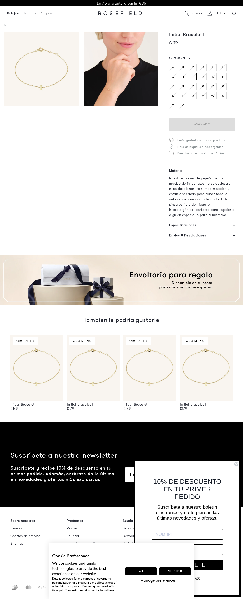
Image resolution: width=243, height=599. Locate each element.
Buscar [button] (197, 13)
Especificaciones (202, 225)
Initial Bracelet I (23, 404)
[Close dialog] (236, 464)
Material (202, 170)
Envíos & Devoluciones (202, 235)
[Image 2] (121, 69)
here (111, 590)
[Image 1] (41, 69)
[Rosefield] (120, 13)
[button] (221, 13)
